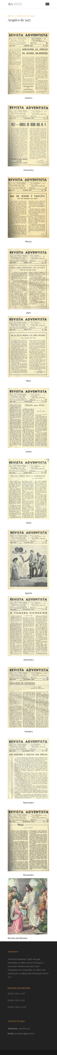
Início (11, 16)
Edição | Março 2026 (17, 1007)
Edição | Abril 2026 (16, 1000)
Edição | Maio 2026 (16, 993)
